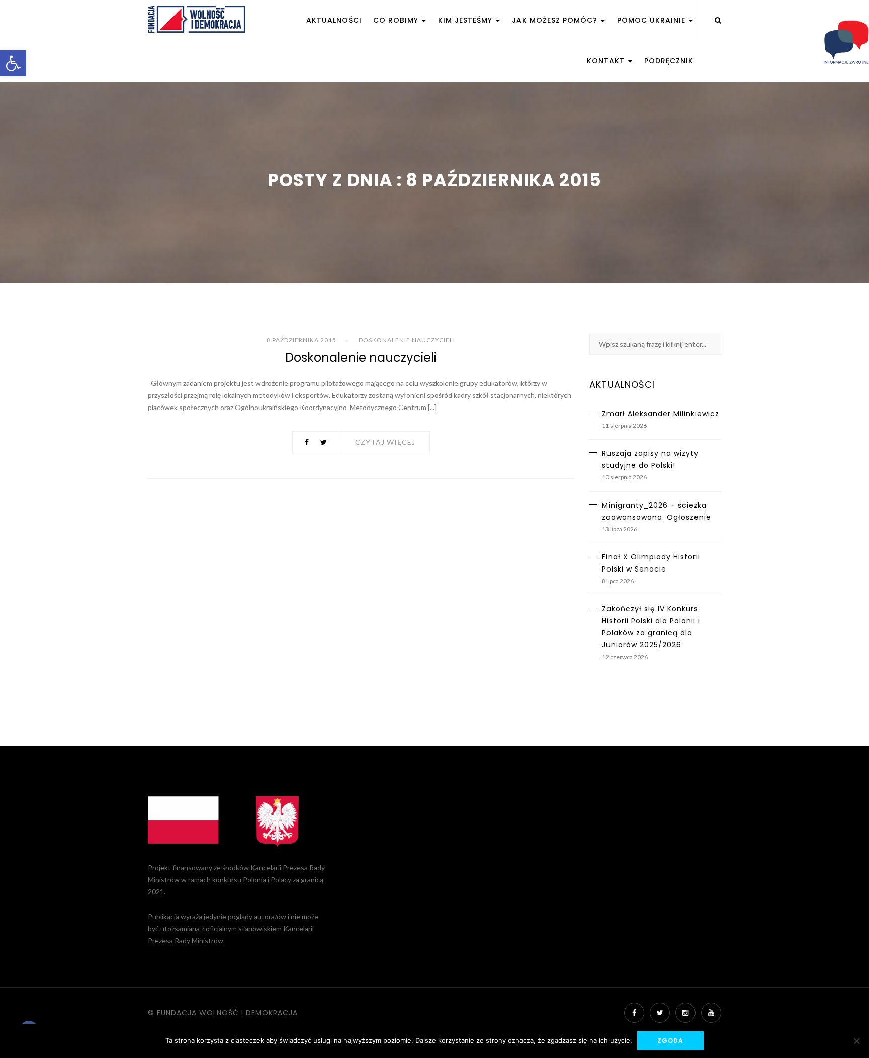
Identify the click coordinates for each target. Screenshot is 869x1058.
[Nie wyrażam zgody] (856, 1041)
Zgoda (670, 1040)
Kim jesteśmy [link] (466, 20)
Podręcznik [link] (668, 61)
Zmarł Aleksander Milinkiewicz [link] (660, 414)
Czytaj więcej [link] (385, 442)
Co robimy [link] (397, 20)
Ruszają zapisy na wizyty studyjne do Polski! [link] (650, 459)
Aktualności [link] (334, 20)
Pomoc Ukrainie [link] (652, 20)
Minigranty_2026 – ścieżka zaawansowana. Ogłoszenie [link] (656, 511)
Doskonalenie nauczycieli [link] (407, 340)
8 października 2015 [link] (301, 340)
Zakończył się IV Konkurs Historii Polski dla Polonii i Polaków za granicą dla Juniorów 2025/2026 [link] (651, 627)
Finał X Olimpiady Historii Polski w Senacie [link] (651, 563)
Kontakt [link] (607, 61)
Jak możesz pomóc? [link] (556, 20)
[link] (13, 63)
